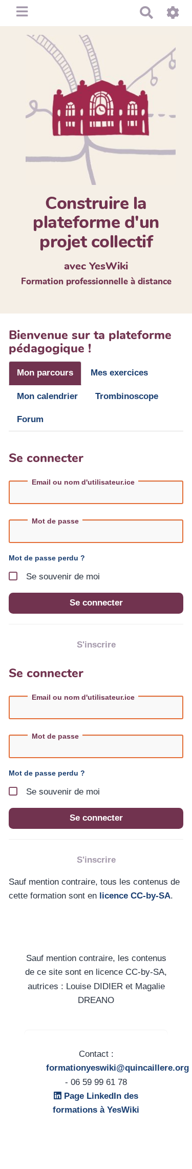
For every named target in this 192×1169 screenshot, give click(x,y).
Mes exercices (119, 373)
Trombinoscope (126, 396)
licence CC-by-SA (134, 896)
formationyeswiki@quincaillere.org (117, 1068)
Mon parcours (45, 373)
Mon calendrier (47, 396)
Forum (30, 419)
